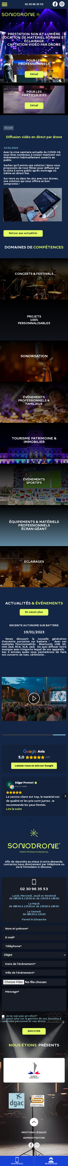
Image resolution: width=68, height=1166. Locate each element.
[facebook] (55, 5)
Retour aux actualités (23, 233)
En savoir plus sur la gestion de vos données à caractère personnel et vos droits (31, 1020)
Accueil (8, 128)
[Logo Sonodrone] (21, 14)
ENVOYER (34, 1031)
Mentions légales (34, 1132)
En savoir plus (34, 612)
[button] (3, 796)
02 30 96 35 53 (34, 4)
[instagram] (62, 5)
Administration (34, 1138)
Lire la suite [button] (14, 809)
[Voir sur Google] (9, 784)
